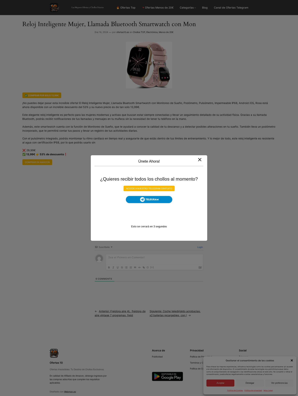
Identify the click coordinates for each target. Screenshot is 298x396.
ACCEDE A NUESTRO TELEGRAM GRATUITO (149, 188)
